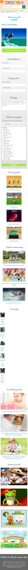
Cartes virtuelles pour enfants (11, 10)
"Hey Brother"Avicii (2, 348)
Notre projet (10, 565)
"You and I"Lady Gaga (2, 363)
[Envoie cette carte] (14, 486)
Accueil (2, 10)
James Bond (6, 142)
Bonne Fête (6, 132)
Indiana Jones (6, 140)
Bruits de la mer (7, 134)
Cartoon (5, 135)
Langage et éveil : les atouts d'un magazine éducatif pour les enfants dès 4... (14, 457)
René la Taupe (6, 159)
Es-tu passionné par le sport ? (14, 303)
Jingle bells (6, 143)
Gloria (4, 138)
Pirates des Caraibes (8, 156)
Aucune (5, 127)
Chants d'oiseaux (7, 137)
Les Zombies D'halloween (14, 190)
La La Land (6, 146)
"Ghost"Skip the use (2, 335)
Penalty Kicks (14, 207)
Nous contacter (16, 565)
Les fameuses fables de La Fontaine (14, 265)
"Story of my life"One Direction (2, 379)
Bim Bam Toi (6, 131)
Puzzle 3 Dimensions (14, 224)
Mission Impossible (8, 153)
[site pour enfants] (14, 2)
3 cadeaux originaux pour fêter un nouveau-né (14, 411)
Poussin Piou (6, 157)
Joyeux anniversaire (8, 145)
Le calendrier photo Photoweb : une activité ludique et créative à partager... (14, 434)
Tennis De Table (14, 241)
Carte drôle (21, 10)
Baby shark (6, 129)
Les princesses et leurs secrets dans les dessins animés (14, 284)
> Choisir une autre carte (14, 50)
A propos (4, 565)
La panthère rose (7, 148)
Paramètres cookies (16, 567)
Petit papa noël (7, 154)
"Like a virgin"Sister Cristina (2, 322)
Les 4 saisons (6, 149)
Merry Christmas (7, 151)
